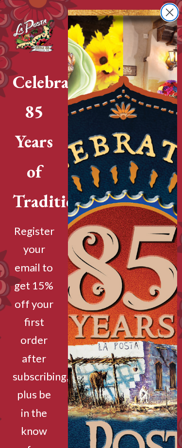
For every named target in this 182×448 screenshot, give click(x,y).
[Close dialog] (169, 12)
